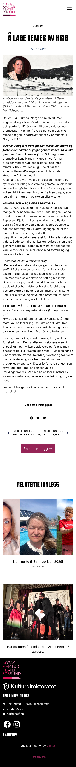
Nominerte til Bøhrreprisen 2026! (38, 561)
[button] (69, 9)
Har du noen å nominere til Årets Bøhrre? (38, 647)
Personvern (38, 757)
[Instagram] (16, 724)
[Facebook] (7, 724)
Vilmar (51, 745)
